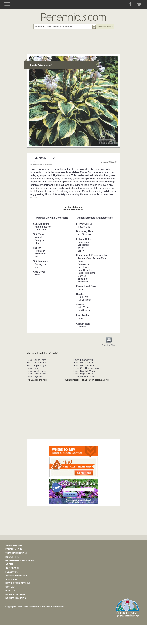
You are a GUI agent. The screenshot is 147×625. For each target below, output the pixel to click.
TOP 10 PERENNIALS (16, 553)
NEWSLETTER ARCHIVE (17, 583)
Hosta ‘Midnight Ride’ (37, 362)
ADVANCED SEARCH (16, 575)
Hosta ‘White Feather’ (84, 365)
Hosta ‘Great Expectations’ (86, 368)
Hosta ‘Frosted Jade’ (37, 374)
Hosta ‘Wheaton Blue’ (84, 376)
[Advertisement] (73, 44)
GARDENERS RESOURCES (19, 560)
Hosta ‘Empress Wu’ (83, 360)
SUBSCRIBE (11, 579)
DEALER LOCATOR (15, 594)
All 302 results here (38, 380)
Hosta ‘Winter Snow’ (83, 362)
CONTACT (10, 587)
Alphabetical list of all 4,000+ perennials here (88, 380)
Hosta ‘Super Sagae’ (37, 365)
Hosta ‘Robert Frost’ (36, 360)
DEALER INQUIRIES (15, 598)
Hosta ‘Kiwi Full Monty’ (85, 371)
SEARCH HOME (13, 545)
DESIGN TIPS (12, 557)
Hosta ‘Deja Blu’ (34, 376)
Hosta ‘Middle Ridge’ (37, 371)
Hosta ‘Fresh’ (33, 368)
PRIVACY (10, 590)
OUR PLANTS (12, 568)
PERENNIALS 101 (14, 549)
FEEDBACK (11, 572)
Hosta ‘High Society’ (83, 374)
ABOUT (9, 564)
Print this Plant (109, 345)
